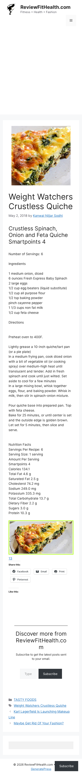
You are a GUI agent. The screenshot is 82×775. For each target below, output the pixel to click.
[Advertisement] (41, 73)
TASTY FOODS (25, 700)
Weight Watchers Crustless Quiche (40, 706)
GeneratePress (41, 769)
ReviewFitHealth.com (45, 7)
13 (10, 558)
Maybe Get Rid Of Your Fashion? (39, 723)
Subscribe (50, 674)
